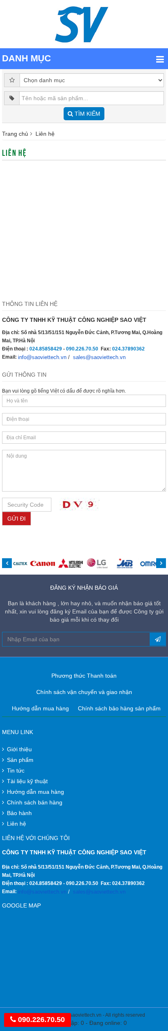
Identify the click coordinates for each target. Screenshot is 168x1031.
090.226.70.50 (82, 349)
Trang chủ (15, 133)
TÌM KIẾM (86, 113)
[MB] (125, 563)
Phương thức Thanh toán (84, 675)
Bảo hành (19, 813)
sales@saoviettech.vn (99, 357)
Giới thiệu (19, 749)
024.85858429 (45, 349)
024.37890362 (128, 349)
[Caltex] (15, 563)
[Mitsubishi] (70, 563)
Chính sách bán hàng (34, 802)
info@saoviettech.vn (42, 357)
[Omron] (152, 563)
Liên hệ (16, 823)
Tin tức (15, 770)
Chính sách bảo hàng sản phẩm (119, 708)
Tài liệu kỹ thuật (27, 781)
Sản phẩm (20, 760)
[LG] (97, 563)
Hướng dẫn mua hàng (40, 708)
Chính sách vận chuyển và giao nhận (84, 692)
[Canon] (42, 563)
